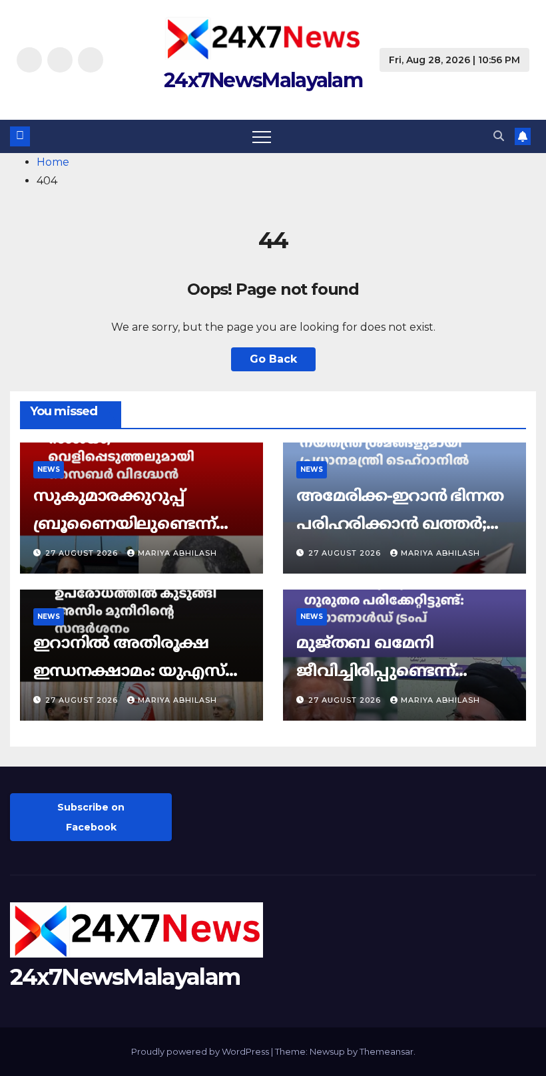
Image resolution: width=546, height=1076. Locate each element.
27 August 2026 (83, 553)
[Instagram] (60, 60)
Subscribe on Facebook (91, 817)
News (48, 469)
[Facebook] (29, 60)
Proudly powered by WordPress (201, 1051)
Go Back (273, 359)
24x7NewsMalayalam (263, 80)
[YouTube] (90, 60)
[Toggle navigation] (262, 136)
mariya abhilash (177, 553)
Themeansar (386, 1051)
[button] (498, 136)
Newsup (327, 1051)
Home (53, 162)
